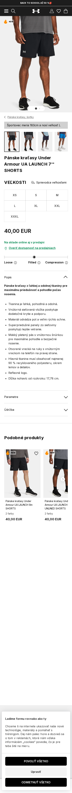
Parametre (11, 397)
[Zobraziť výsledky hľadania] (13, 11)
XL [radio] (36, 206)
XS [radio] (15, 195)
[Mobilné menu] (6, 11)
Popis (8, 277)
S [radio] (36, 195)
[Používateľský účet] (52, 11)
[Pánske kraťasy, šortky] (5, 117)
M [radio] (57, 195)
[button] (36, 108)
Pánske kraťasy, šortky (21, 117)
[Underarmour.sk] (36, 11)
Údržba (9, 409)
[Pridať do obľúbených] (36, 453)
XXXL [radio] (15, 216)
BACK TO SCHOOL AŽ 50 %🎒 (36, 3)
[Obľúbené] (59, 11)
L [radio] (15, 206)
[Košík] (66, 11)
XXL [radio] (57, 206)
